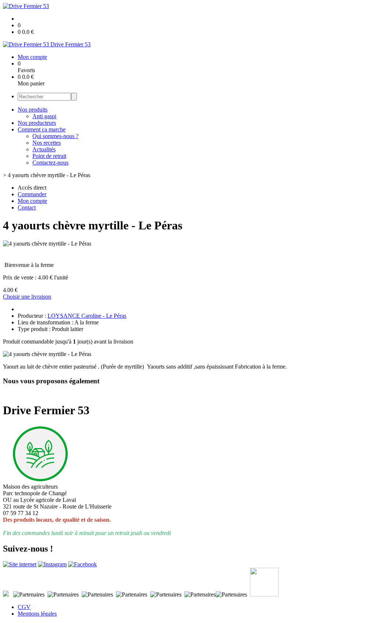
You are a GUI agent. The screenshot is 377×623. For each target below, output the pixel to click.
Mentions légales (37, 613)
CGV (24, 607)
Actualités (44, 149)
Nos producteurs (37, 123)
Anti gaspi (44, 116)
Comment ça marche (42, 129)
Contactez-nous (50, 162)
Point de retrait (49, 156)
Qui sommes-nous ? (55, 136)
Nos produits (32, 109)
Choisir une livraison (27, 296)
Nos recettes (46, 143)
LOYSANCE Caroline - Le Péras (86, 316)
